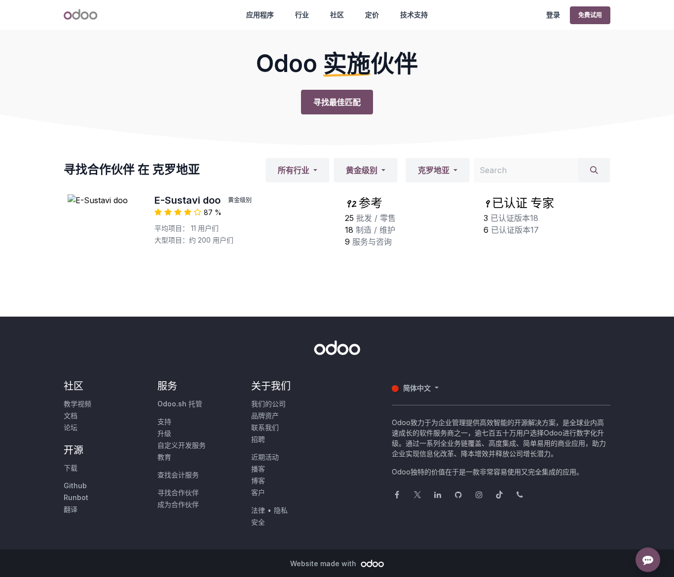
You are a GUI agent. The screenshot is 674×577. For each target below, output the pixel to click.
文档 (70, 415)
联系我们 (265, 427)
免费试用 (590, 15)
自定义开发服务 (181, 445)
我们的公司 (268, 403)
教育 (164, 457)
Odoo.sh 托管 (179, 403)
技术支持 (414, 14)
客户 (258, 492)
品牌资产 (265, 415)
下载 (70, 468)
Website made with (324, 563)
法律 (258, 510)
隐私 (281, 510)
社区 (337, 14)
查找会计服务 (178, 474)
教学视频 (77, 403)
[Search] (594, 170)
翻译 (70, 509)
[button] (297, 170)
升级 (164, 433)
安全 (258, 522)
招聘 (258, 439)
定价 (372, 14)
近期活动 (265, 457)
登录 (553, 14)
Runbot (76, 497)
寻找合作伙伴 (178, 492)
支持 (164, 421)
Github (75, 485)
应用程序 (260, 14)
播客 (258, 469)
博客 (258, 480)
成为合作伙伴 (178, 504)
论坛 (70, 427)
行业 (302, 14)
